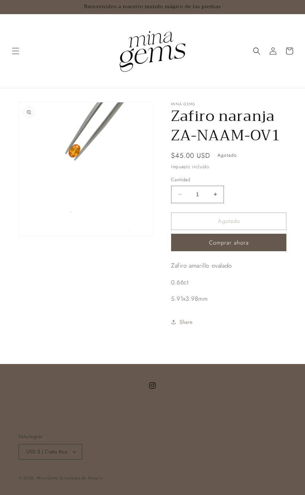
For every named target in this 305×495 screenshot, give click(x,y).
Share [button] (186, 322)
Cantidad (180, 179)
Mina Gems (48, 478)
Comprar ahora (229, 243)
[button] (15, 51)
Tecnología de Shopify (81, 478)
